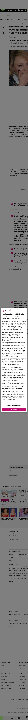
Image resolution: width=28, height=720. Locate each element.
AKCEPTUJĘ (14, 409)
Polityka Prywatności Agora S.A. (14, 364)
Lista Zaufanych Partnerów (8, 400)
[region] (14, 360)
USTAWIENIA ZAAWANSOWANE (14, 405)
